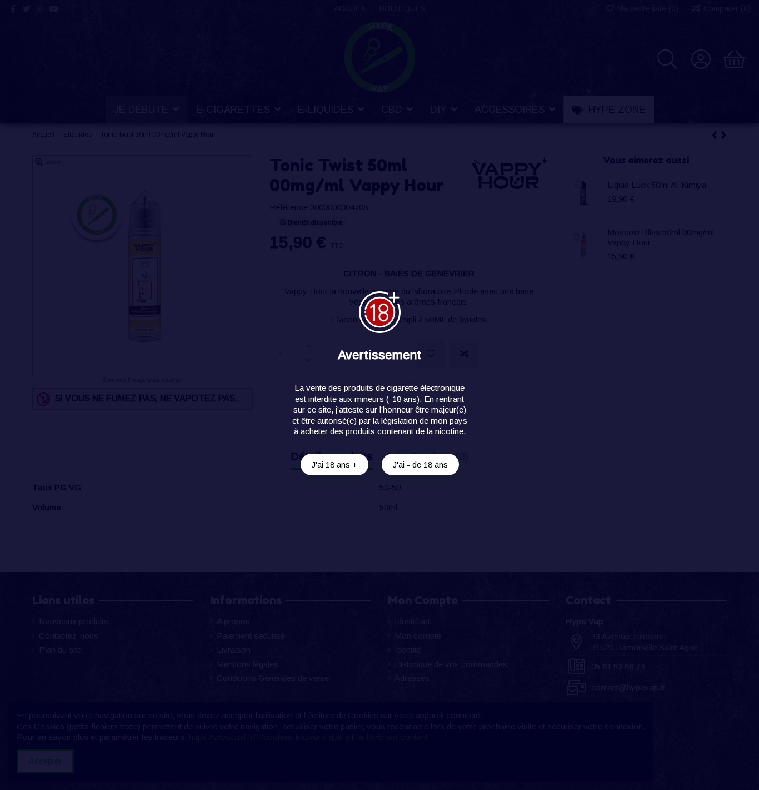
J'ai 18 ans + (334, 464)
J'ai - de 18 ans (420, 464)
